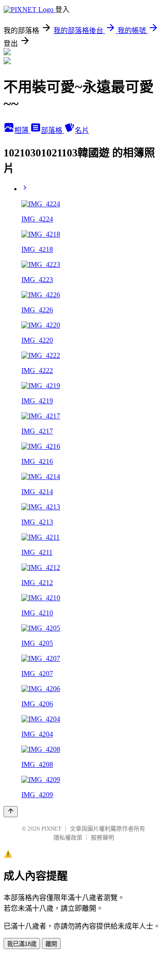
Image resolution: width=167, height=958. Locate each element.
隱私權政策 (67, 837)
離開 (51, 944)
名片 (82, 130)
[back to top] (11, 811)
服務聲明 (102, 837)
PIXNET (51, 828)
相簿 (22, 130)
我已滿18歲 (22, 944)
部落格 (52, 130)
